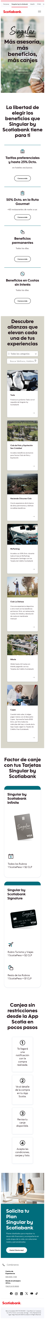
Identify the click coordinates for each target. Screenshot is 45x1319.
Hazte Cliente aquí (17, 1250)
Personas (6, 4)
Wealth (32, 4)
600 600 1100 (11, 1277)
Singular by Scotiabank (20, 4)
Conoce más (22, 178)
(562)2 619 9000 (12, 1286)
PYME (39, 4)
